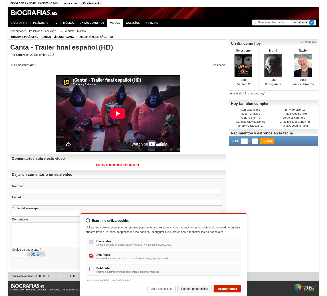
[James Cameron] (302, 65)
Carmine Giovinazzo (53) (251, 121)
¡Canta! (46, 37)
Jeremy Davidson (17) (251, 125)
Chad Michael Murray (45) (295, 121)
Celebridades (18, 31)
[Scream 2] (243, 65)
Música (81, 31)
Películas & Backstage (42, 31)
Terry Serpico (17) (295, 109)
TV (55, 22)
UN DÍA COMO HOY (92, 22)
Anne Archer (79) (251, 117)
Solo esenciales (161, 288)
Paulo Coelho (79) (296, 113)
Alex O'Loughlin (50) (295, 125)
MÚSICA (68, 22)
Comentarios (24, 65)
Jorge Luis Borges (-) (295, 117)
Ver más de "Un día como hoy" (247, 93)
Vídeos (58, 37)
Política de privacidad (97, 280)
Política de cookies (121, 280)
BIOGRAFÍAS (19, 22)
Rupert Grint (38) (251, 113)
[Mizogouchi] (273, 65)
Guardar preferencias (194, 288)
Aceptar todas (227, 288)
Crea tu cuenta (91, 3)
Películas (31, 37)
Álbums (69, 31)
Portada (16, 37)
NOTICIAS (151, 22)
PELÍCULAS (40, 22)
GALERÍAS (133, 22)
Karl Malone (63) (251, 109)
